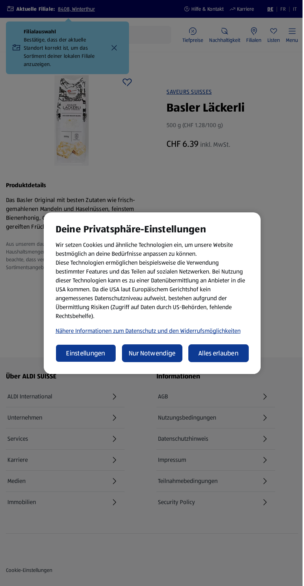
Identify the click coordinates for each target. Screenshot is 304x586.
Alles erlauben (218, 353)
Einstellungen (85, 353)
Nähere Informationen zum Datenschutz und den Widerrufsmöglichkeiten (148, 331)
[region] (152, 293)
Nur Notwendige (152, 353)
